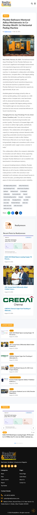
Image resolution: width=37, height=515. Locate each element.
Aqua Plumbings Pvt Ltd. (9, 188)
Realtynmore (7, 31)
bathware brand (14, 191)
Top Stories (4, 485)
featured (25, 194)
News (2, 473)
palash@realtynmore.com (11, 498)
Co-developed (23, 191)
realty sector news (8, 208)
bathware (6, 191)
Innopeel (21, 197)
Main (2, 476)
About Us (22, 479)
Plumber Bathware (15, 202)
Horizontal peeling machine (10, 197)
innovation (27, 197)
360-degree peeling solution (10, 185)
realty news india (7, 205)
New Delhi (26, 199)
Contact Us (22, 482)
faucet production (16, 194)
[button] (4, 428)
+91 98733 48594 (9, 495)
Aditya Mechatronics (23, 185)
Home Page (23, 473)
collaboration (7, 194)
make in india (7, 199)
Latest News (23, 476)
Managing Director (16, 199)
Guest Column (5, 479)
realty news (25, 202)
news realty (6, 202)
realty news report (18, 205)
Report (3, 482)
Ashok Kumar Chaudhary (23, 188)
